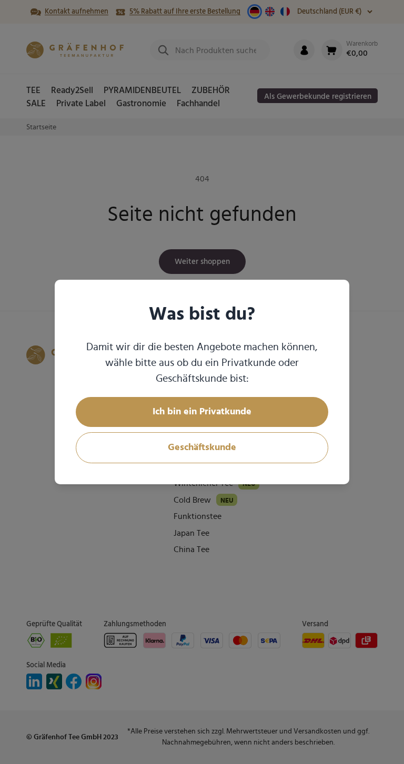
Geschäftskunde (202, 447)
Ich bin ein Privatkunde (202, 411)
